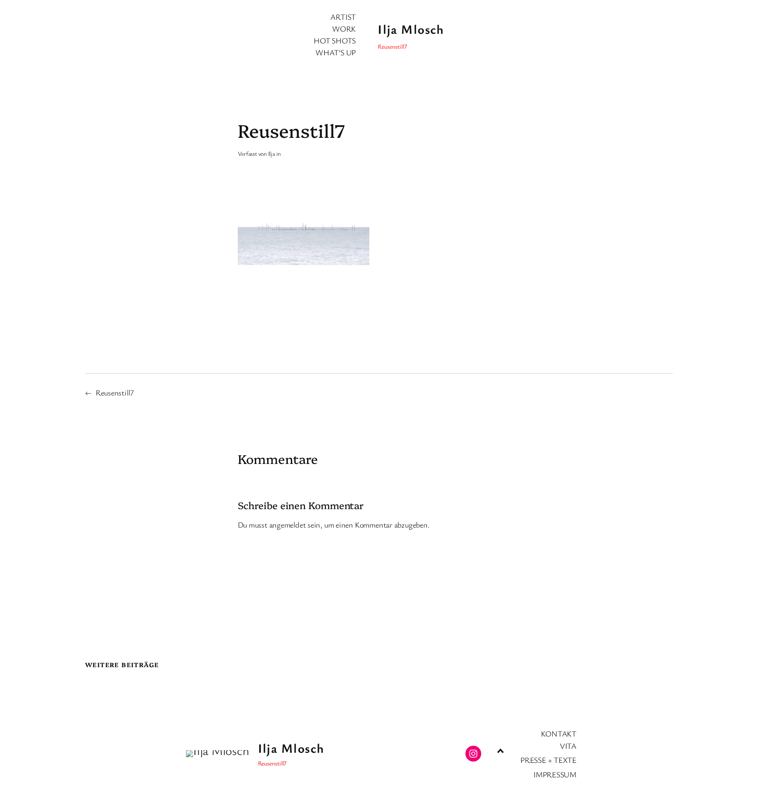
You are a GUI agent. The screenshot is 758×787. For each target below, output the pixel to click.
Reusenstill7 (115, 392)
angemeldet (287, 524)
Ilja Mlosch (411, 29)
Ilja (271, 153)
